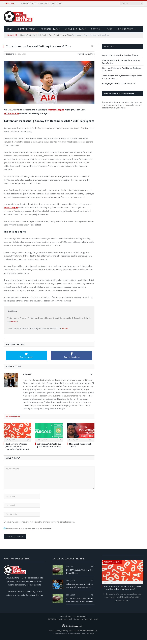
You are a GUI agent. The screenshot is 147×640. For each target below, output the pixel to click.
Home (22, 35)
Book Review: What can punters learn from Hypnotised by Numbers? (17, 446)
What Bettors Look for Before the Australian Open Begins (48, 3)
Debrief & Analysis (112, 562)
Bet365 (14, 321)
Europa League (11, 207)
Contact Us (82, 616)
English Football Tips (44, 35)
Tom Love (10, 54)
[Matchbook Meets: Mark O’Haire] (80, 432)
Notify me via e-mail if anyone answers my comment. (28, 528)
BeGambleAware (86, 630)
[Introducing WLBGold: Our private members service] (49, 432)
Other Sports (125, 29)
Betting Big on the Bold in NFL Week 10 (118, 83)
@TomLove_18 (11, 113)
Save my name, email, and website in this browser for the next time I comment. (41, 522)
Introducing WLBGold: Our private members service (49, 445)
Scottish (96, 29)
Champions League (75, 29)
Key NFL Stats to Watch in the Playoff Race (120, 55)
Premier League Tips (62, 35)
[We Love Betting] (18, 16)
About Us (71, 616)
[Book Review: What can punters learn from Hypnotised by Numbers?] (17, 432)
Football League (50, 29)
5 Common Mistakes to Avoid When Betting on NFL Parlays (79, 600)
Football (30, 35)
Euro (109, 29)
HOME (9, 29)
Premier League (26, 29)
